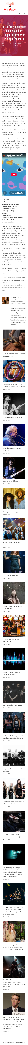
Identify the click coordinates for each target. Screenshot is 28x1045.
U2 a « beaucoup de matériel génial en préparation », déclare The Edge (13, 287)
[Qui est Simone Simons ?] (14, 572)
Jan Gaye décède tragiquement (13, 512)
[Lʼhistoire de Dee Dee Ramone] (14, 414)
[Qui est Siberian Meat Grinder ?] (14, 701)
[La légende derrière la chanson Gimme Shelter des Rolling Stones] (14, 381)
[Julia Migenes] (10, 6)
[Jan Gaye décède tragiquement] (14, 508)
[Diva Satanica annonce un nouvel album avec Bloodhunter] (14, 798)
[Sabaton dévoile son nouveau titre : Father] (14, 539)
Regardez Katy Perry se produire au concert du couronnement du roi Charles (13, 280)
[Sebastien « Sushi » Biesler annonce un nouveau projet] (14, 831)
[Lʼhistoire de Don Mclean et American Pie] (14, 444)
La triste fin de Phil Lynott (11, 481)
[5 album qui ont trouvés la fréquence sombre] (14, 668)
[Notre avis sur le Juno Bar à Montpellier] (14, 635)
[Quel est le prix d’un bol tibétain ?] (14, 350)
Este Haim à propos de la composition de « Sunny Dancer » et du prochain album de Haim (13, 947)
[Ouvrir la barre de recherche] (20, 13)
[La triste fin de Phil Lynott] (14, 477)
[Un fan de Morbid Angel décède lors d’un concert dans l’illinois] (14, 732)
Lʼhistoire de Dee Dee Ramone (12, 417)
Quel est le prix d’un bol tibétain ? (14, 354)
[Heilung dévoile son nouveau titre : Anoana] (14, 603)
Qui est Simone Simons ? (11, 575)
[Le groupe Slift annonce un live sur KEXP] (14, 765)
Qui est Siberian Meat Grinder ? (13, 705)
